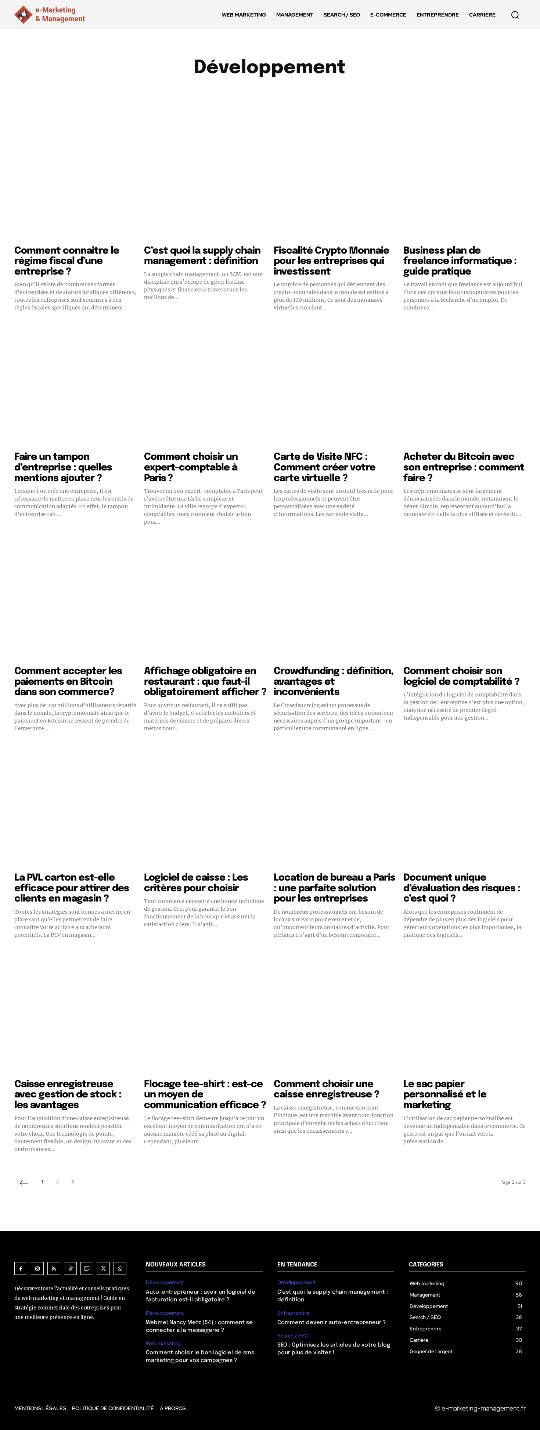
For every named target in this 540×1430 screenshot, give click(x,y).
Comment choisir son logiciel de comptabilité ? (461, 676)
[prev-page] (23, 1184)
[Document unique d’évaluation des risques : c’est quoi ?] (464, 807)
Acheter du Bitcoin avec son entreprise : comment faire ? (463, 467)
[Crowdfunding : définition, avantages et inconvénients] (335, 600)
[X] (103, 1268)
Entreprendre (253, 94)
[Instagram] (37, 1268)
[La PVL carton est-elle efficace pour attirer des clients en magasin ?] (75, 807)
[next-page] (88, 1181)
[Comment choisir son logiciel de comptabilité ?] (464, 600)
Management (370, 94)
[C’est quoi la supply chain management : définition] (205, 180)
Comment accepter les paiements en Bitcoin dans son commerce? (68, 681)
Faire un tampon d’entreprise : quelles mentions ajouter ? (63, 467)
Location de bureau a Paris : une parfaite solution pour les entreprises (334, 888)
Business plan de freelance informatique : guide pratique (459, 261)
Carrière (162, 94)
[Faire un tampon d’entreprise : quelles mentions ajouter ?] (75, 386)
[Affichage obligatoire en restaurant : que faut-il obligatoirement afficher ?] (205, 600)
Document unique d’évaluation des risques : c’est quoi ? (461, 888)
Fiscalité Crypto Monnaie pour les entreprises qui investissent (331, 261)
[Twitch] (86, 1268)
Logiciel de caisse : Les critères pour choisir (196, 883)
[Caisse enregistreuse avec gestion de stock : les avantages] (75, 1013)
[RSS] (53, 1268)
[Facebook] (20, 1268)
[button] (515, 14)
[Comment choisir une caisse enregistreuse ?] (335, 1013)
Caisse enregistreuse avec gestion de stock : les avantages (67, 1094)
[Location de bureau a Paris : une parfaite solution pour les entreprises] (335, 807)
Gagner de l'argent (313, 94)
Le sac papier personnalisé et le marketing (444, 1094)
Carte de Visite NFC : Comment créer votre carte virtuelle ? (324, 467)
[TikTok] (70, 1268)
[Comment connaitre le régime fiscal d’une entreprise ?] (75, 180)
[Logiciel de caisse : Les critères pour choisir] (205, 807)
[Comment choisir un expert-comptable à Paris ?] (205, 386)
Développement (165, 1282)
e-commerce (204, 94)
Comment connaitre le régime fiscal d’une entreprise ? (66, 261)
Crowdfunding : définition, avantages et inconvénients (333, 681)
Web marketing (163, 1343)
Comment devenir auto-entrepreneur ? (331, 1323)
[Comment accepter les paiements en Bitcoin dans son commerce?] (75, 600)
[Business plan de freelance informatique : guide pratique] (464, 180)
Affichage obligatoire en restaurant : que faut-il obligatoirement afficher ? (205, 681)
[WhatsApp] (120, 1268)
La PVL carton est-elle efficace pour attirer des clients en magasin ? (71, 888)
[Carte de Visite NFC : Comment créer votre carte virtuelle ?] (335, 386)
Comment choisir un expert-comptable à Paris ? (191, 467)
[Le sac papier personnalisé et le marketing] (464, 1013)
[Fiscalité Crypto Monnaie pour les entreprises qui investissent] (335, 180)
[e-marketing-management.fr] (51, 15)
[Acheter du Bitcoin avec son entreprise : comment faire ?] (464, 386)
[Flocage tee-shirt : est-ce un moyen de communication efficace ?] (205, 1013)
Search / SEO (293, 1336)
